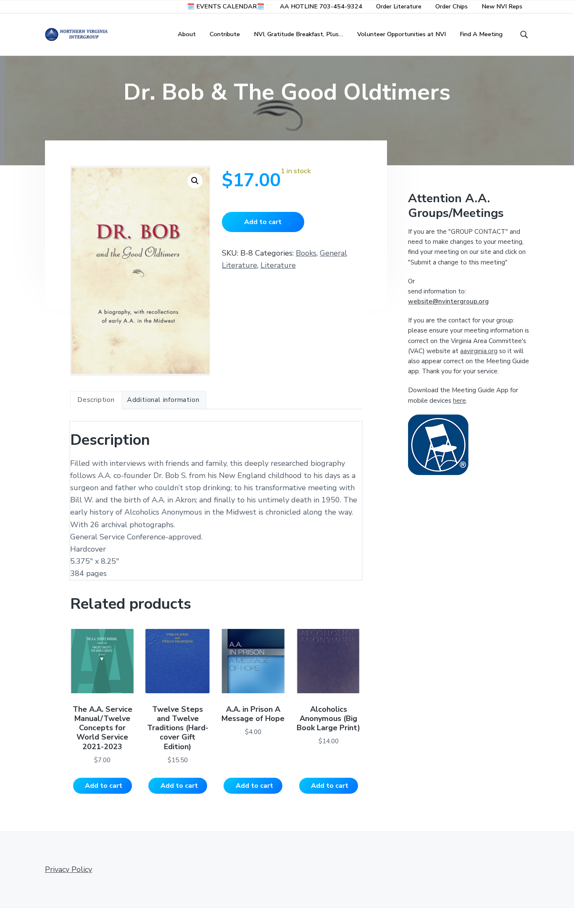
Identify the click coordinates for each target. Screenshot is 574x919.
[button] (195, 180)
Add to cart (263, 222)
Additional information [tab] (163, 399)
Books (306, 253)
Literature (278, 265)
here (459, 400)
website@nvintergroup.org (448, 301)
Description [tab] (96, 399)
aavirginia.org (479, 351)
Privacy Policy (68, 869)
